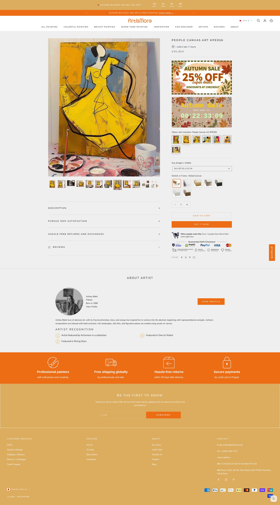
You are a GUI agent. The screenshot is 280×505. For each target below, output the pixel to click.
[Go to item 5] (89, 184)
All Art (89, 445)
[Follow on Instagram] (226, 479)
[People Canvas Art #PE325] (216, 139)
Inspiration (161, 27)
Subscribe (163, 415)
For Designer (184, 27)
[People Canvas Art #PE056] (186, 139)
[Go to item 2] (61, 184)
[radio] (176, 183)
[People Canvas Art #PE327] (176, 149)
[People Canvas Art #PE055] (176, 139)
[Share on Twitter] (186, 257)
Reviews (219, 27)
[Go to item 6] (99, 184)
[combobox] (202, 168)
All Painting (49, 27)
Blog (154, 464)
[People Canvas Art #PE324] (206, 139)
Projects (155, 459)
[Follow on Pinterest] (233, 479)
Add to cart (202, 215)
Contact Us (157, 454)
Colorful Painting (76, 27)
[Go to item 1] (52, 184)
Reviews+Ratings (15, 449)
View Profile (91, 306)
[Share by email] (194, 257)
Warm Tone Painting (134, 27)
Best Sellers (91, 454)
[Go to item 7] (108, 184)
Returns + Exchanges (16, 459)
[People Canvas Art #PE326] (227, 139)
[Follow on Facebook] (218, 479)
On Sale (90, 449)
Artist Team (157, 449)
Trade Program (13, 464)
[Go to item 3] (71, 183)
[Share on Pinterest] (190, 257)
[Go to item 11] (145, 184)
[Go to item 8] (117, 185)
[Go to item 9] (127, 184)
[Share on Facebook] (182, 257)
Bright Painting (104, 27)
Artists (203, 27)
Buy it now (201, 224)
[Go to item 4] (80, 183)
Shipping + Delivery (16, 454)
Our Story (156, 445)
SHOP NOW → (166, 13)
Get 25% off (272, 253)
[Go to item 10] (136, 184)
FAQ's (10, 445)
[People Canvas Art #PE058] (196, 139)
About (235, 27)
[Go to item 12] (155, 184)
